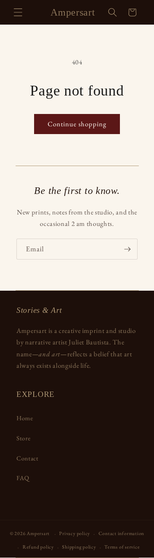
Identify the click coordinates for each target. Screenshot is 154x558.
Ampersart (38, 534)
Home (24, 418)
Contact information (122, 533)
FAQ (23, 478)
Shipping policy (79, 547)
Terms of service (122, 547)
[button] (18, 12)
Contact (27, 458)
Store (23, 438)
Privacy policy (74, 533)
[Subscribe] (127, 249)
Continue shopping (77, 123)
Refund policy (38, 547)
